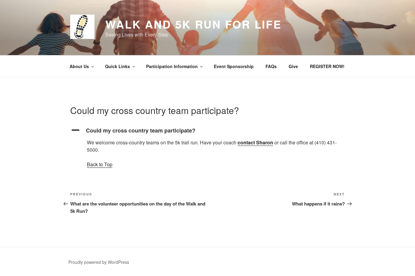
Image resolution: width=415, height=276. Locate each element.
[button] (207, 130)
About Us (79, 66)
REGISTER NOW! (327, 66)
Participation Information (172, 66)
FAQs (271, 66)
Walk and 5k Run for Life (193, 24)
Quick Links (117, 66)
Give (293, 66)
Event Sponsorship (234, 66)
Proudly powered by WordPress (98, 262)
